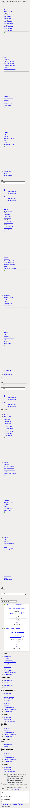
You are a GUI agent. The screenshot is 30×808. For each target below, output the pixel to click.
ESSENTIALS (7, 96)
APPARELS (6, 133)
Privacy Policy (8, 664)
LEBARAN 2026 (8, 175)
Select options (15, 613)
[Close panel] (2, 793)
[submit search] (25, 594)
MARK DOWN (7, 171)
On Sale (4, 802)
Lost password (11, 193)
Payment (6, 658)
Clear (16, 622)
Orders (6, 682)
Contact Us (7, 656)
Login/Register (11, 191)
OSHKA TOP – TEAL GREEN (17, 633)
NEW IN (6, 10)
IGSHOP (17, 790)
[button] (15, 726)
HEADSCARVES (8, 12)
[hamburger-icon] (1, 206)
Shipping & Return (9, 660)
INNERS (6, 57)
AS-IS (5, 173)
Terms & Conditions (10, 662)
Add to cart (16, 624)
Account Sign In (8, 680)
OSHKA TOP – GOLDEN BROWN (16, 609)
